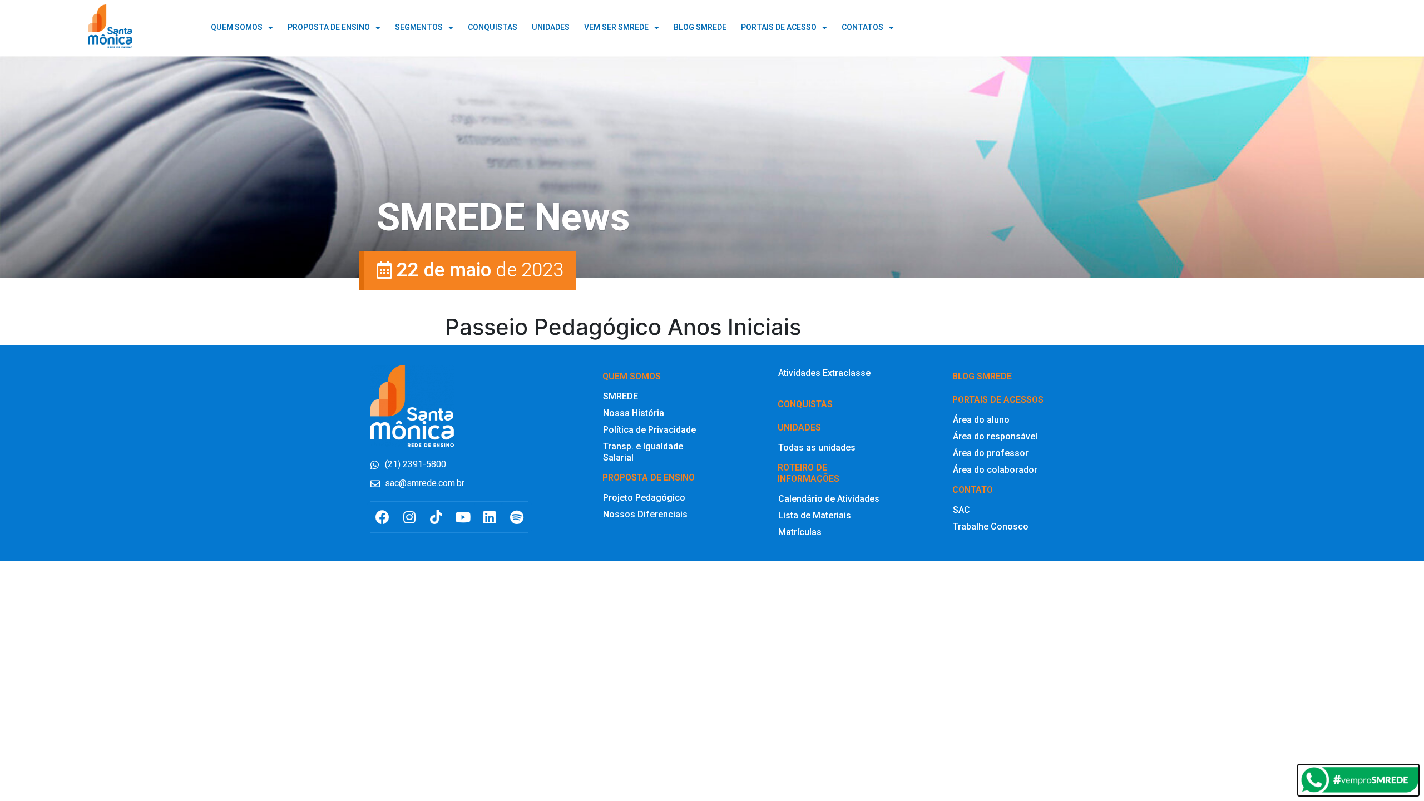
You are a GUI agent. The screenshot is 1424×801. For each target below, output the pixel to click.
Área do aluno (981, 419)
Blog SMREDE (982, 376)
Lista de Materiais (814, 515)
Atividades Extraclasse (824, 373)
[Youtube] (463, 517)
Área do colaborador (995, 469)
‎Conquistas (805, 404)
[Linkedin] (489, 517)
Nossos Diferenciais (645, 514)
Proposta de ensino (648, 477)
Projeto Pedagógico (644, 497)
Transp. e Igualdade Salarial (643, 452)
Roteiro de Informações (808, 473)
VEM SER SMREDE (616, 27)
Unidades (799, 427)
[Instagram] (409, 517)
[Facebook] (382, 517)
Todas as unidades (817, 447)
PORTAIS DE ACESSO (779, 27)
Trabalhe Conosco (991, 526)
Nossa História (633, 413)
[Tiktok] (436, 517)
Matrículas (800, 532)
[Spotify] (516, 517)
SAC (961, 510)
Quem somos (631, 376)
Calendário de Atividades (828, 498)
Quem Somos (237, 27)
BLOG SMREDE (700, 27)
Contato (972, 489)
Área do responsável (995, 436)
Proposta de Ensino (329, 27)
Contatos (862, 27)
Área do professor (991, 453)
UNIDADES (551, 27)
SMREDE (620, 396)
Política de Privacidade (649, 429)
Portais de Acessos (998, 399)
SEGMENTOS (419, 27)
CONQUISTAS (492, 27)
